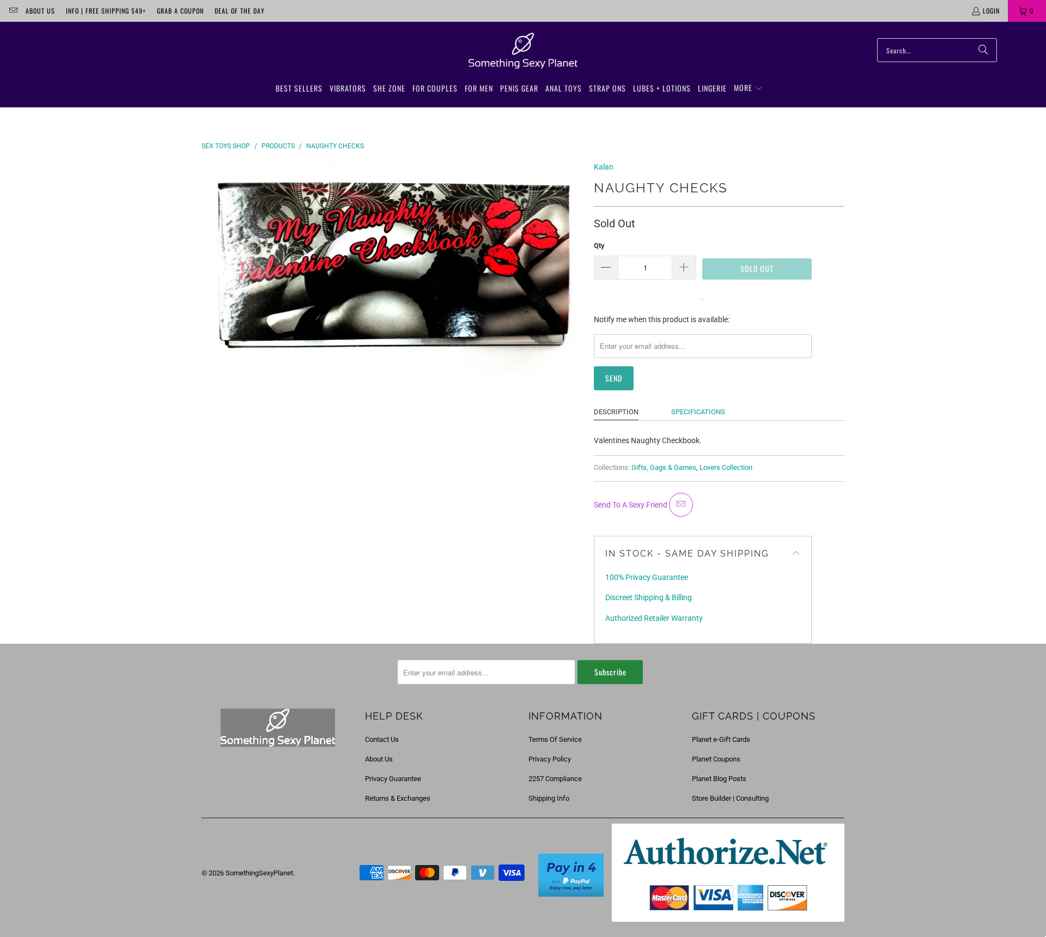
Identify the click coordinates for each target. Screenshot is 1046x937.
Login (991, 10)
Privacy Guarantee (393, 779)
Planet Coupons (716, 759)
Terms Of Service (555, 739)
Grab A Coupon (180, 10)
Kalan (603, 166)
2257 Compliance (555, 779)
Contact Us (382, 739)
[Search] (983, 50)
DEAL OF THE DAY (240, 10)
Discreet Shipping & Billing (648, 597)
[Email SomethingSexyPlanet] (12, 10)
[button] (748, 88)
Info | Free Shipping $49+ (106, 10)
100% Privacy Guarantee (646, 577)
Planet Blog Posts (719, 779)
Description (616, 412)
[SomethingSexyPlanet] (523, 51)
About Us (40, 10)
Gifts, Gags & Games (663, 467)
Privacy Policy (549, 759)
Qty (599, 245)
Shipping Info (548, 798)
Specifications (698, 412)
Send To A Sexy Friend (631, 504)
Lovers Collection (726, 467)
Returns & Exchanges (397, 798)
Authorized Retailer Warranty (654, 618)
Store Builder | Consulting (730, 798)
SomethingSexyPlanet (259, 873)
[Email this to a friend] (681, 505)
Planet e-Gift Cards (721, 739)
